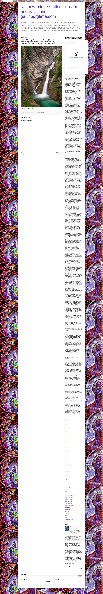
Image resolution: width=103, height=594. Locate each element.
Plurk (66, 467)
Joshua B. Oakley (75, 526)
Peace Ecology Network (69, 434)
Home (41, 152)
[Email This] (38, 112)
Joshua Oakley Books (69, 519)
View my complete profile (69, 563)
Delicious (66, 442)
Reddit (66, 432)
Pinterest (66, 515)
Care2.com (67, 461)
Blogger (66, 430)
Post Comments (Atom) (30, 154)
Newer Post (23, 152)
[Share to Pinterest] (43, 112)
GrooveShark (67, 483)
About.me (66, 444)
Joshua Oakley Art (68, 509)
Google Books (67, 452)
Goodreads (67, 438)
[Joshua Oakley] (65, 424)
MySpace (66, 457)
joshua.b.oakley (77, 72)
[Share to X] (40, 112)
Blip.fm (66, 469)
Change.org (67, 475)
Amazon (66, 489)
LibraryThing (67, 487)
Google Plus (67, 428)
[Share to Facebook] (42, 112)
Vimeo (66, 493)
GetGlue (66, 436)
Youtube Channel (68, 521)
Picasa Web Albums (68, 473)
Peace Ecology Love (69, 497)
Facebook (67, 426)
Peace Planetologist (68, 495)
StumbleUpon (67, 471)
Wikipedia (67, 479)
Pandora (66, 485)
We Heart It (67, 446)
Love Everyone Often (69, 501)
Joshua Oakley (69, 72)
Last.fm (66, 440)
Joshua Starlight (68, 507)
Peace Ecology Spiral (69, 505)
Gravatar (66, 463)
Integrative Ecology (68, 503)
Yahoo (66, 491)
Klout (66, 477)
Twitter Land (67, 513)
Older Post (58, 152)
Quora (66, 459)
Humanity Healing (68, 465)
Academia (67, 511)
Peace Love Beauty (68, 499)
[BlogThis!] (39, 112)
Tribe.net (66, 481)
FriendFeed (67, 451)
